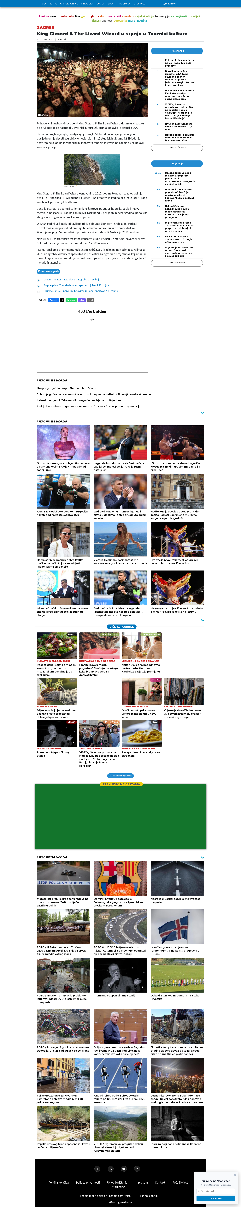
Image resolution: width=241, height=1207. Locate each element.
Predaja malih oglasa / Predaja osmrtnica (105, 1196)
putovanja (120, 20)
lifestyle (44, 16)
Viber (82, 300)
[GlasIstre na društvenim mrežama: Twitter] (114, 1169)
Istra (53, 3)
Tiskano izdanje (148, 1196)
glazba (95, 16)
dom (103, 16)
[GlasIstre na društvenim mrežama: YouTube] (127, 1169)
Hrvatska (87, 3)
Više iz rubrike (121, 627)
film (77, 16)
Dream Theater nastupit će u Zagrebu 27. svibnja (72, 279)
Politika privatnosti (88, 1182)
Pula (43, 3)
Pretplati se (215, 1198)
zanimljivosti (179, 16)
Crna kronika (69, 3)
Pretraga (171, 3)
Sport (112, 3)
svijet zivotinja (144, 16)
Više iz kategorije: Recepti (120, 776)
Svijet (100, 3)
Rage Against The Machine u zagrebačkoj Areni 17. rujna (76, 285)
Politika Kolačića (59, 1182)
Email (90, 300)
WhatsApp (71, 300)
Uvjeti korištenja (117, 1182)
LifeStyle (139, 3)
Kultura (124, 3)
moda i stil (114, 16)
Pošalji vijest (180, 1182)
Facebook (53, 300)
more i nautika (137, 20)
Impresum (142, 1182)
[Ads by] (73, 187)
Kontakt (160, 1182)
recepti (54, 16)
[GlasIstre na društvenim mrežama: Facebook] (100, 1169)
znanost (107, 20)
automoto (67, 16)
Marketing (118, 1187)
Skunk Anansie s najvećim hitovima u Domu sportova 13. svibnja (81, 291)
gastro (85, 16)
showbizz (128, 16)
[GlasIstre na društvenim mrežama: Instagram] (140, 1169)
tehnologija (162, 16)
